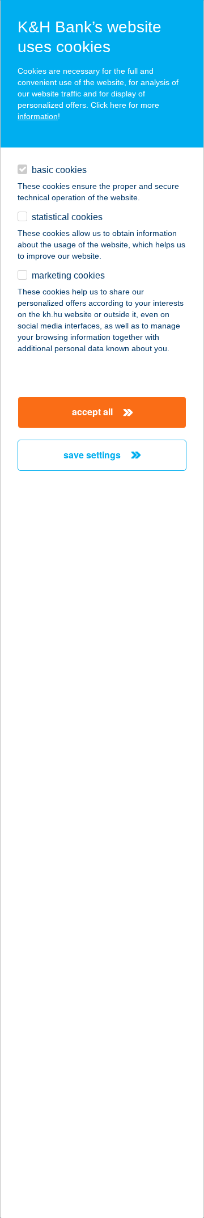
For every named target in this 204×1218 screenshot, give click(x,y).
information (38, 116)
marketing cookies (68, 275)
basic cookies (59, 170)
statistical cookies (67, 217)
